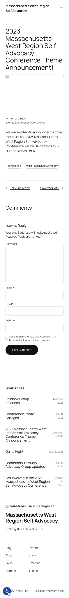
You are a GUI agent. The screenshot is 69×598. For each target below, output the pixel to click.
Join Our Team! (20, 188)
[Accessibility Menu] (7, 591)
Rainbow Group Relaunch (17, 401)
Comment (12, 244)
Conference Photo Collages (20, 416)
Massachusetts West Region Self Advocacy (32, 517)
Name (10, 287)
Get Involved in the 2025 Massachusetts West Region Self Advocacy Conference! (28, 481)
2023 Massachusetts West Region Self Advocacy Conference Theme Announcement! (26, 434)
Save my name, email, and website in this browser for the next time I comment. (32, 338)
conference (14, 165)
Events (9, 122)
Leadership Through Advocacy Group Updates (25, 464)
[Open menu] (61, 8)
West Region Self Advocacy (42, 165)
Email (9, 304)
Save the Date (49, 188)
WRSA (21, 118)
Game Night (14, 451)
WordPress (57, 591)
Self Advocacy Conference (30, 122)
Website (10, 320)
